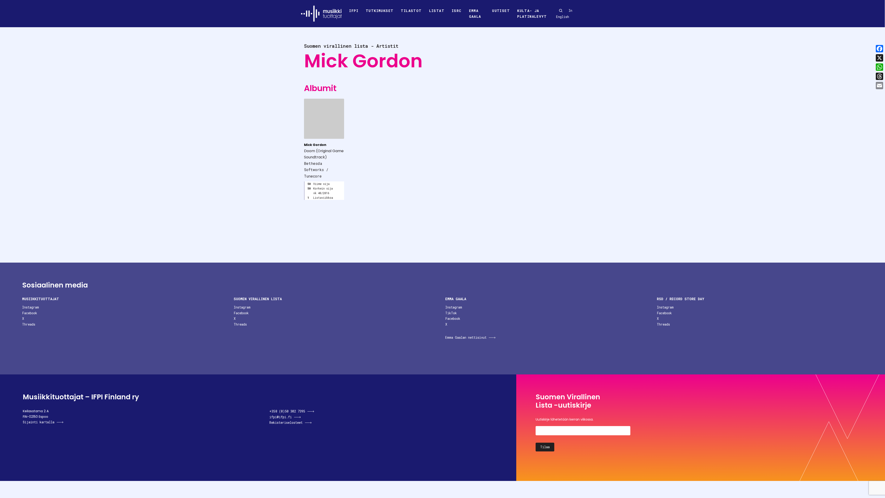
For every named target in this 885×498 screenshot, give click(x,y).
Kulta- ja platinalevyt (532, 13)
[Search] (560, 10)
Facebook (29, 313)
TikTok (451, 313)
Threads (28, 324)
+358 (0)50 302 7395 (287, 411)
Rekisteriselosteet (286, 422)
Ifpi (353, 10)
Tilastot (411, 10)
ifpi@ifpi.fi (280, 417)
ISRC (457, 10)
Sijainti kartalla (38, 422)
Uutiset (501, 10)
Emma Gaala (475, 13)
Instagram (30, 307)
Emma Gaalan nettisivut (466, 337)
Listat (436, 10)
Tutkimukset (379, 10)
